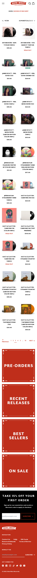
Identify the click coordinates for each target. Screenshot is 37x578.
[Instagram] (10, 566)
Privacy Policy (7, 544)
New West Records (13, 571)
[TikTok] (14, 566)
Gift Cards (24, 539)
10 (26, 340)
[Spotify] (21, 566)
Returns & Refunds (9, 541)
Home (11, 11)
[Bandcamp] (3, 566)
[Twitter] (17, 566)
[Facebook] (6, 566)
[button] (29, 3)
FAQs (15, 539)
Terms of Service (25, 541)
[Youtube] (24, 566)
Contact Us (6, 539)
